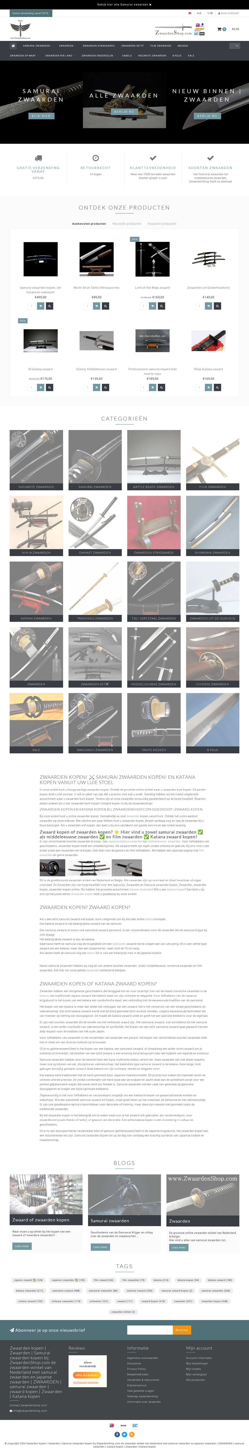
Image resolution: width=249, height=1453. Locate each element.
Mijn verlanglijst (196, 1374)
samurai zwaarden (215, 1290)
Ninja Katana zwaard (208, 369)
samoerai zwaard (66, 1290)
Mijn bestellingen (197, 1363)
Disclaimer (134, 1363)
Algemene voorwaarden (142, 1358)
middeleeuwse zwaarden (164, 841)
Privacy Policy (136, 1369)
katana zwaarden (29, 1290)
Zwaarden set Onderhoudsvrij (208, 287)
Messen (183, 45)
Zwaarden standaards (99, 45)
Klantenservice (137, 1385)
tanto (90, 953)
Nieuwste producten (127, 223)
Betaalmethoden (138, 1374)
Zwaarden (66, 45)
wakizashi (119, 943)
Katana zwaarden (140, 889)
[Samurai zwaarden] (88, 867)
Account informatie (199, 1358)
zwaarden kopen (214, 1301)
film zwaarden (133, 1280)
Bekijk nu (124, 111)
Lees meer (22, 1246)
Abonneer (182, 1330)
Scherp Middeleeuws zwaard (96, 369)
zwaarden (133, 816)
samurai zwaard (140, 1290)
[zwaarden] (52, 867)
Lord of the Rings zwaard (152, 287)
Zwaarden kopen (82, 894)
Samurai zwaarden (36, 45)
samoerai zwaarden (103, 1290)
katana (149, 919)
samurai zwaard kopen (177, 1290)
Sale (191, 55)
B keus (177, 55)
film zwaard (103, 1280)
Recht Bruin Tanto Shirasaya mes (97, 287)
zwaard (125, 1301)
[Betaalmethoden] (111, 1425)
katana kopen (176, 889)
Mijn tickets (193, 1369)
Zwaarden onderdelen (97, 55)
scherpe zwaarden (66, 1301)
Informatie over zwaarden (144, 1401)
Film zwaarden (160, 45)
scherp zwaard (30, 1301)
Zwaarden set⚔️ (132, 45)
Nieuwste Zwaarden (152, 55)
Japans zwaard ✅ (28, 1280)
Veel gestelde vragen (140, 1390)
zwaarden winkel (123, 1312)
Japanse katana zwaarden (125, 841)
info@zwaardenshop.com (30, 1410)
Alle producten (195, 1379)
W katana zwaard (40, 369)
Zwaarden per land (58, 55)
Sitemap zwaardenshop (142, 1396)
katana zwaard (220, 1280)
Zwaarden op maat (23, 55)
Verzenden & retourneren (143, 1379)
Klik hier (41, 116)
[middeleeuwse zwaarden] (127, 867)
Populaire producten (162, 223)
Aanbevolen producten (89, 223)
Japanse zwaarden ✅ (68, 1280)
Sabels (127, 55)
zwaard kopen (153, 1301)
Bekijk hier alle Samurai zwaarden (123, 4)
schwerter (99, 1301)
